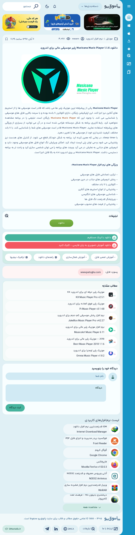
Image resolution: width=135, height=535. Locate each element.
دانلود (61, 223)
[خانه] (129, 17)
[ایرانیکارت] (62, 22)
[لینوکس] (129, 41)
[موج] (102, 22)
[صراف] (21, 22)
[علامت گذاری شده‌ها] (128, 72)
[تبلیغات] (129, 55)
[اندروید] (129, 49)
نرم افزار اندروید (94, 39)
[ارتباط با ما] (129, 63)
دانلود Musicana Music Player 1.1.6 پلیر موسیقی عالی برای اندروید (79, 48)
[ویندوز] (129, 26)
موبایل (109, 39)
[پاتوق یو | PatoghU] (112, 6)
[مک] (129, 33)
